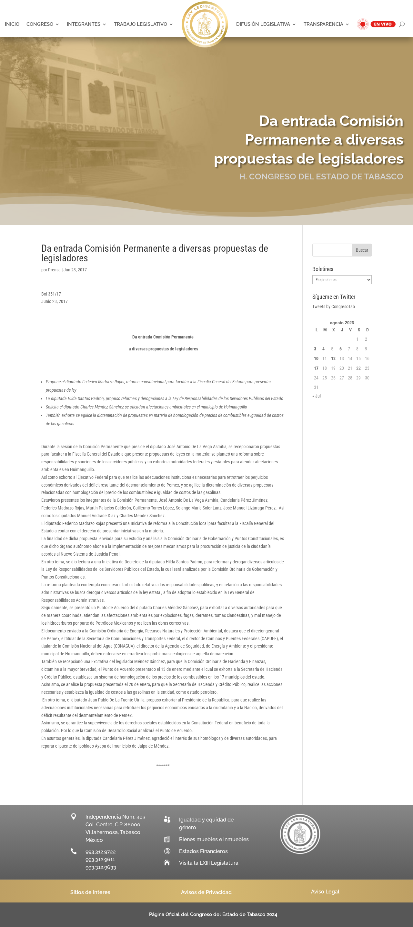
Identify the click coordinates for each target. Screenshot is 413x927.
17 (316, 368)
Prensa (54, 269)
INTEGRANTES (83, 24)
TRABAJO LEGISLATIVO (140, 24)
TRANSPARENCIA (323, 24)
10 (316, 358)
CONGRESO (39, 24)
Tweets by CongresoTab (333, 306)
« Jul (316, 395)
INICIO (12, 24)
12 (333, 358)
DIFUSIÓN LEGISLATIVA (263, 24)
